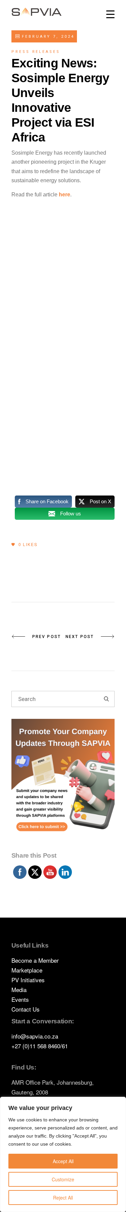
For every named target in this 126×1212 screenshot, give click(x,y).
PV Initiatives (28, 980)
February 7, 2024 (47, 36)
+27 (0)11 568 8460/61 (39, 1046)
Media (19, 989)
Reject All (63, 1197)
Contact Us (25, 1009)
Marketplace (26, 970)
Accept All (63, 1161)
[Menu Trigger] (110, 14)
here (64, 194)
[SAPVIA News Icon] (63, 783)
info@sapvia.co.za (34, 1036)
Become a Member (35, 960)
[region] (63, 1154)
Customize (63, 1179)
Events (20, 999)
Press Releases (35, 52)
